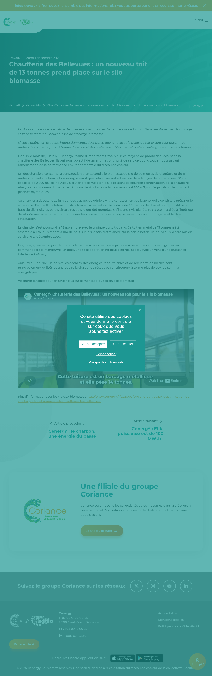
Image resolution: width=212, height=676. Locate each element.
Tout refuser (124, 344)
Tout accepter (94, 344)
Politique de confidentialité (106, 362)
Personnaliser (106, 354)
